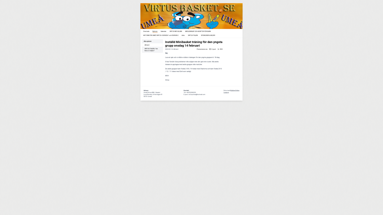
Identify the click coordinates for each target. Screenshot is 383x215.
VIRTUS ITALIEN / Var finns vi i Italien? (151, 49)
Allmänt (147, 45)
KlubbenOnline (234, 90)
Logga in (226, 92)
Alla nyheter (148, 41)
